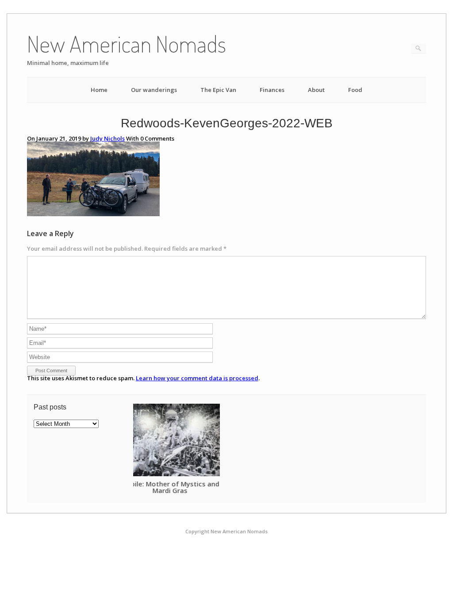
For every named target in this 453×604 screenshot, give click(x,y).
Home (99, 90)
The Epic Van (218, 90)
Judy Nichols (107, 138)
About (316, 90)
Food (355, 90)
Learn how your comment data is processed (197, 378)
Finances (272, 90)
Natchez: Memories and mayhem (189, 483)
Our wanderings (154, 90)
